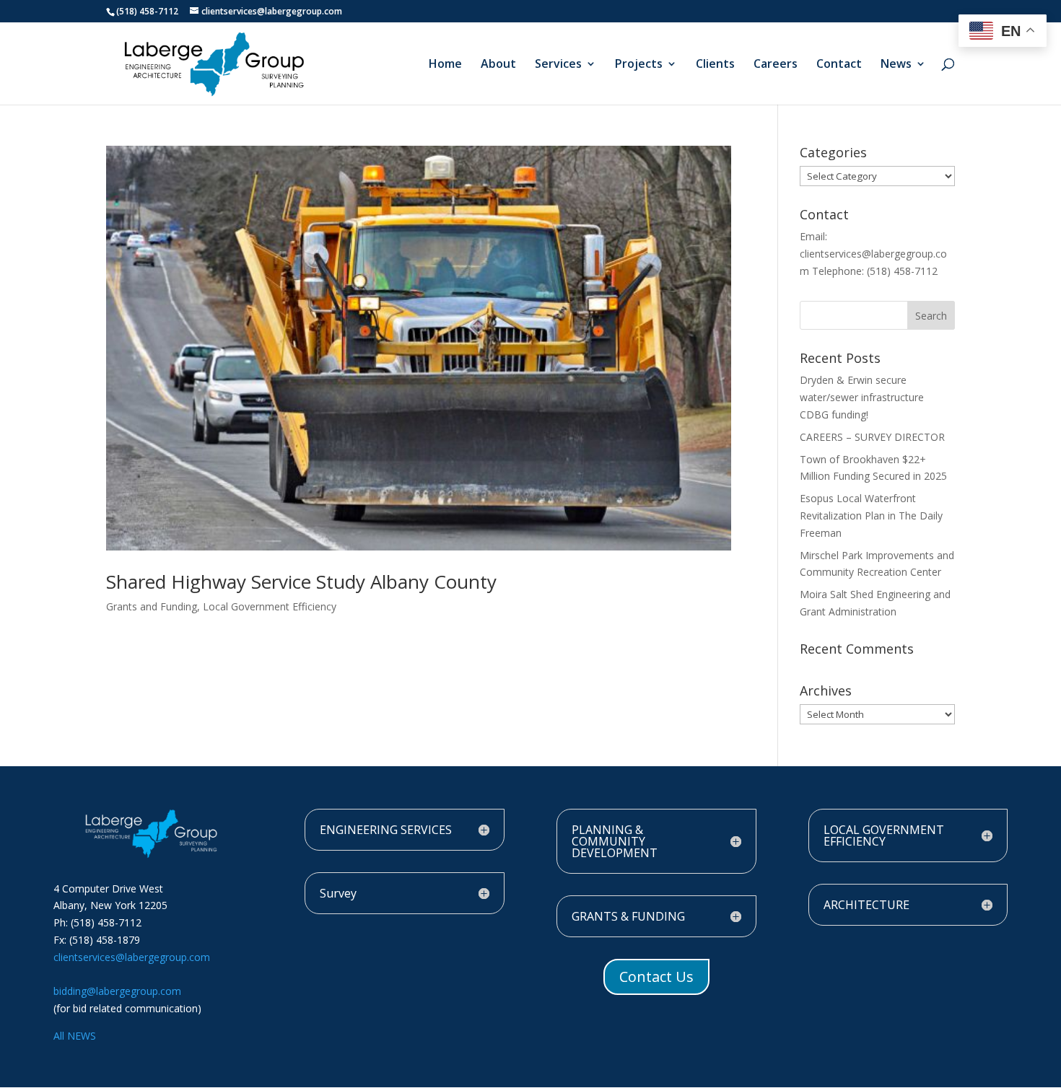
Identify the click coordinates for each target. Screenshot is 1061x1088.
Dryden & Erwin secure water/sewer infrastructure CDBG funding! (862, 397)
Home (445, 64)
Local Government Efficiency (269, 606)
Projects (639, 64)
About (498, 64)
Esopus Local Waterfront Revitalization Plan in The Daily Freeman (871, 515)
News (896, 64)
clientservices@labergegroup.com (131, 957)
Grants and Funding (151, 606)
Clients (715, 64)
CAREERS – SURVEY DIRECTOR (872, 437)
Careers (776, 64)
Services (558, 64)
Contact (839, 64)
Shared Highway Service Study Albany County (301, 582)
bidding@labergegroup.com (117, 991)
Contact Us (656, 976)
